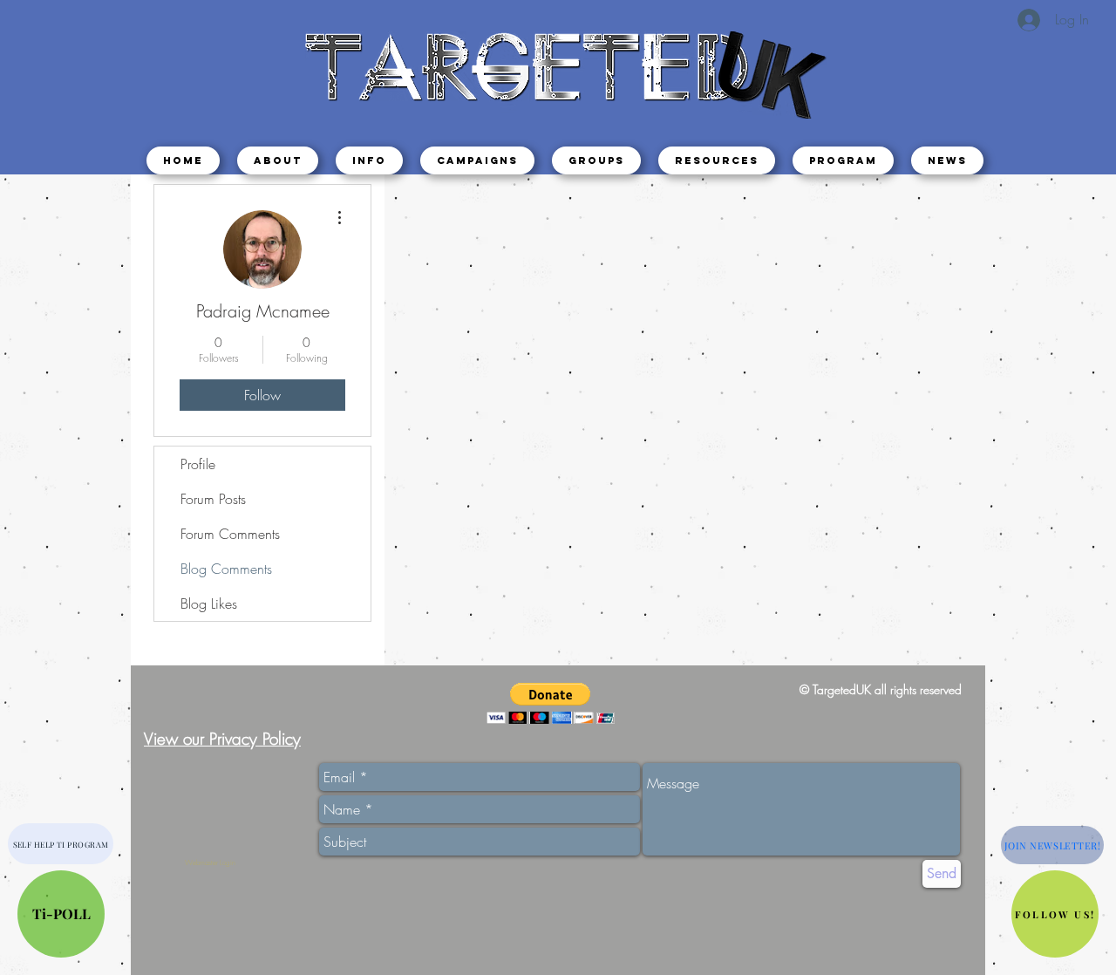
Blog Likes (208, 603)
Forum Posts (213, 498)
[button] (369, 160)
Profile (197, 464)
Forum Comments (230, 533)
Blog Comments (226, 568)
